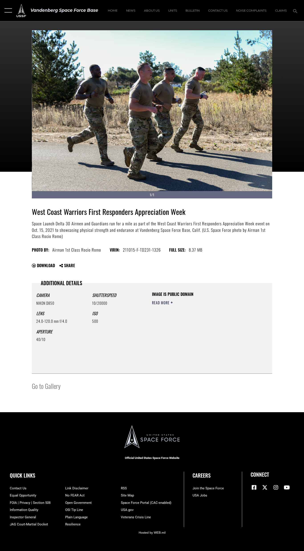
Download (45, 265)
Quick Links (22, 475)
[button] (7, 10)
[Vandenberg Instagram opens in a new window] (275, 487)
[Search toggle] (296, 11)
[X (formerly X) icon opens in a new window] (264, 487)
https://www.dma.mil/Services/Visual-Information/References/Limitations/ (204, 337)
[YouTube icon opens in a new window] (286, 487)
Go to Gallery (46, 386)
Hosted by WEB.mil (152, 532)
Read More (161, 302)
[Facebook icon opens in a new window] (254, 487)
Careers (202, 475)
